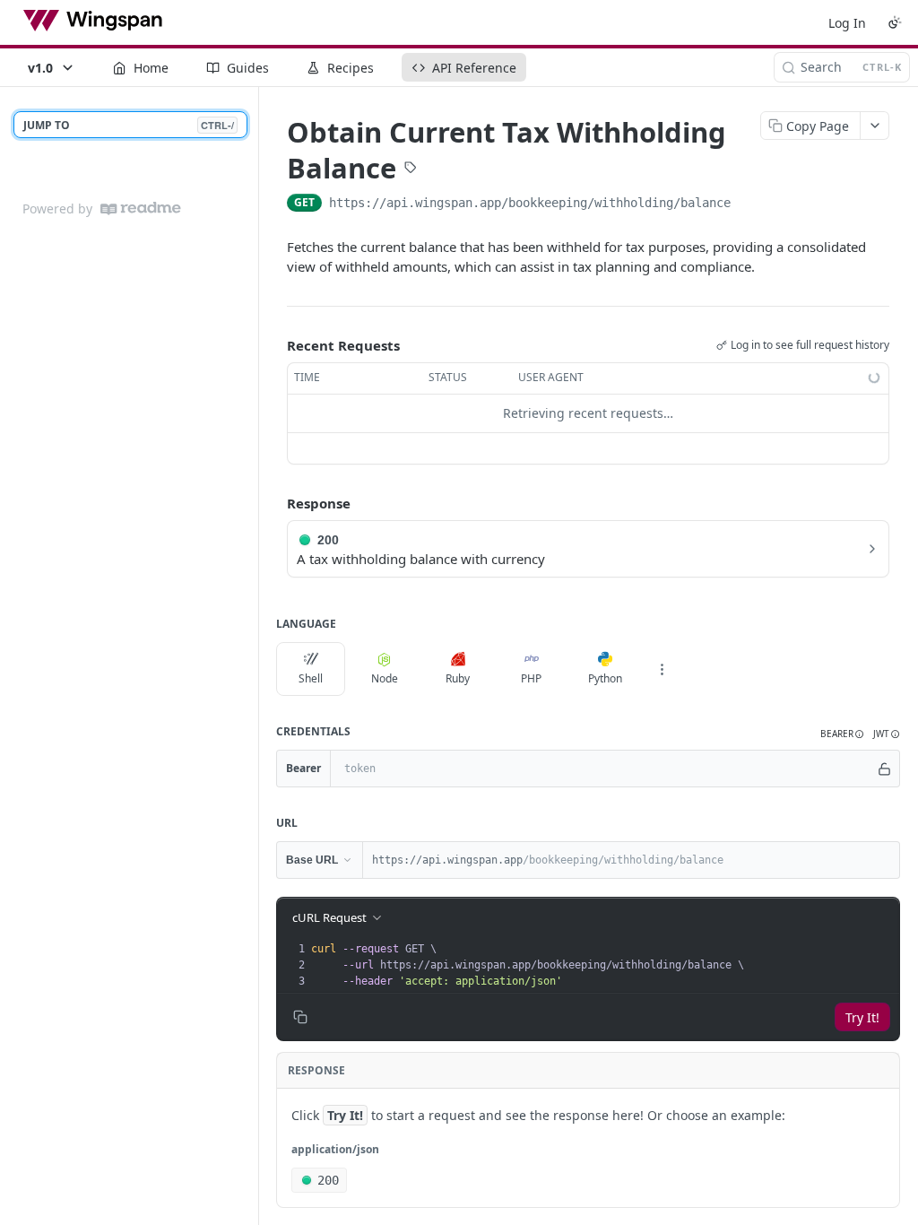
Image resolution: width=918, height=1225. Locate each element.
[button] (842, 734)
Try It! (862, 1017)
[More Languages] (662, 669)
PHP (531, 678)
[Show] (885, 768)
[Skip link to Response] (274, 503)
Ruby (458, 678)
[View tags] (410, 169)
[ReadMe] (140, 208)
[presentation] (603, 965)
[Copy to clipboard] (748, 204)
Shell (311, 678)
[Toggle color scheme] (894, 22)
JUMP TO (128, 125)
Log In (847, 22)
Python (605, 678)
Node (384, 678)
